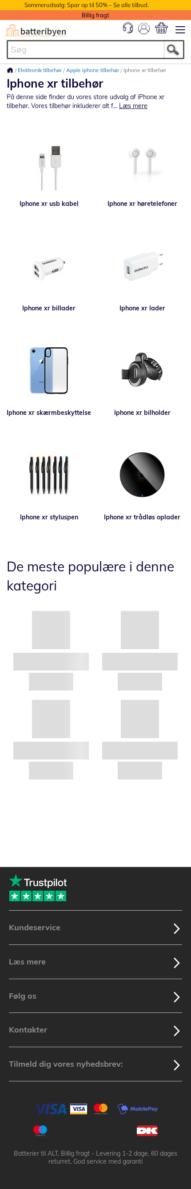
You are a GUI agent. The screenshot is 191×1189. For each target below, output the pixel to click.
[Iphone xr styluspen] (49, 474)
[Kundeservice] (128, 31)
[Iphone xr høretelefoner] (142, 161)
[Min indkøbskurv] (161, 27)
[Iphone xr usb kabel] (49, 161)
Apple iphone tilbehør (93, 70)
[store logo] (36, 30)
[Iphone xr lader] (142, 265)
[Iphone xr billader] (49, 265)
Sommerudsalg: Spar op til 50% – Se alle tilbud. (86, 4)
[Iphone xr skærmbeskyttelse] (49, 370)
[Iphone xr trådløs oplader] (142, 474)
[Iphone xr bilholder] (142, 370)
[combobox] (95, 49)
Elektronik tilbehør (40, 70)
